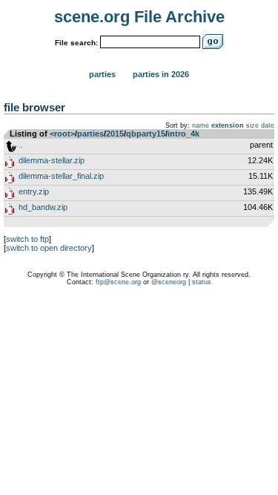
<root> (62, 133)
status (201, 282)
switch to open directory (49, 247)
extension (227, 125)
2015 (115, 133)
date (267, 125)
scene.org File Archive (139, 16)
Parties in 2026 (161, 74)
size (252, 125)
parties (90, 133)
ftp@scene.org (118, 282)
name (200, 125)
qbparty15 (145, 133)
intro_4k (183, 133)
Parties (102, 74)
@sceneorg (168, 282)
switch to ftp (27, 239)
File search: (76, 43)
